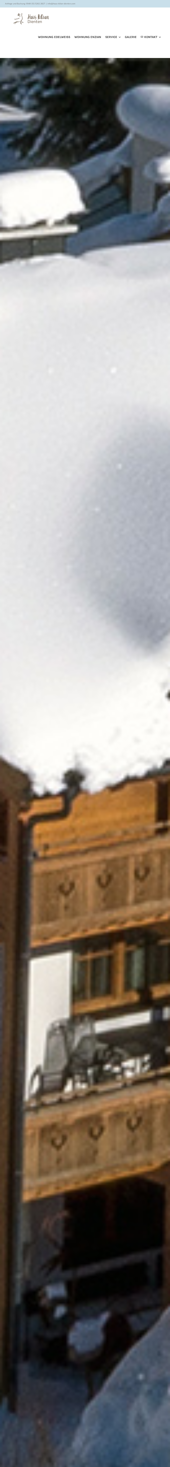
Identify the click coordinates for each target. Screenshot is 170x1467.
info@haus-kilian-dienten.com (61, 3)
